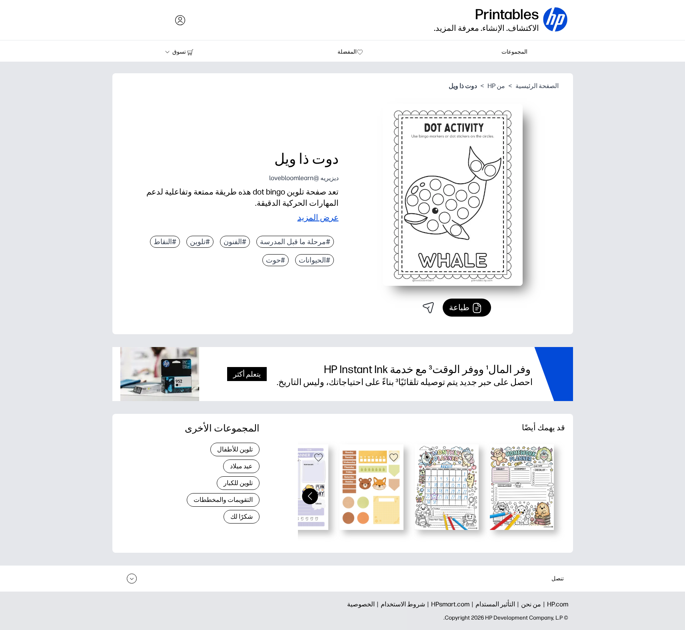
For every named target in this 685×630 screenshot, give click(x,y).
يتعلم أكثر (247, 374)
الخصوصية (361, 604)
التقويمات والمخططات (223, 500)
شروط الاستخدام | (400, 604)
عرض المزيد (318, 217)
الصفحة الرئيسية (537, 86)
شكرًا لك (241, 516)
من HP (496, 86)
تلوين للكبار (238, 483)
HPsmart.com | (447, 604)
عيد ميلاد (241, 466)
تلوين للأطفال (235, 449)
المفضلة (347, 51)
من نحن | (528, 604)
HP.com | (554, 604)
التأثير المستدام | (492, 604)
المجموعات (514, 51)
